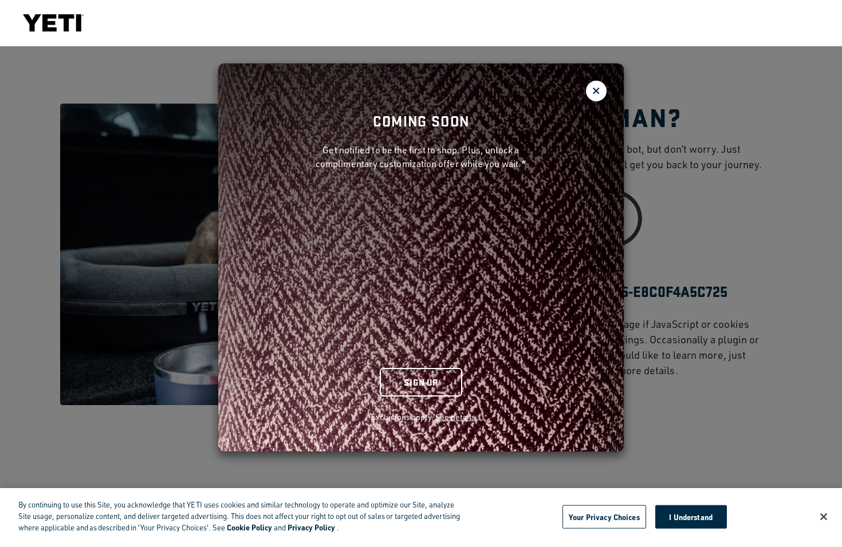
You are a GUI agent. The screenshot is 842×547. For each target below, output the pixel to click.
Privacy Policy (311, 527)
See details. (456, 417)
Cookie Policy (249, 527)
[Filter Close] (596, 91)
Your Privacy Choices (604, 516)
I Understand (691, 516)
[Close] (823, 516)
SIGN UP (421, 382)
